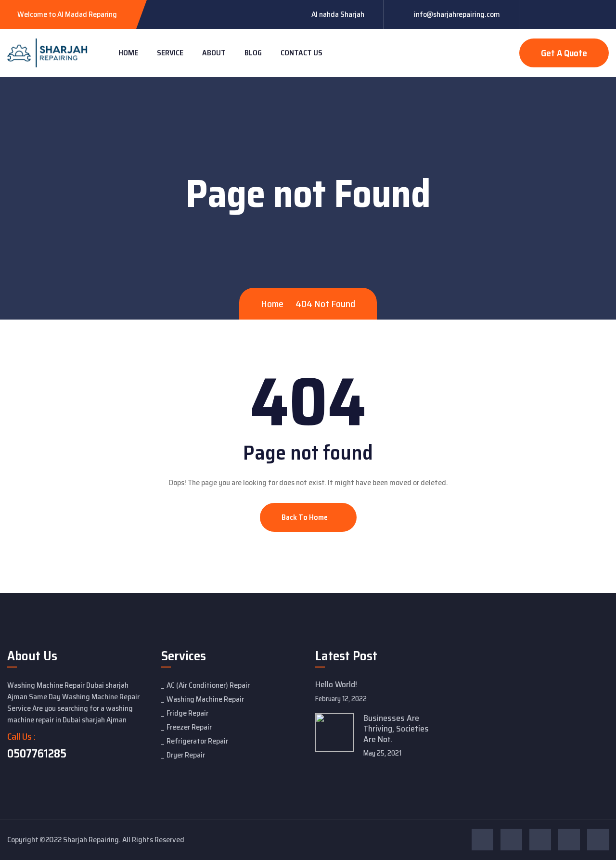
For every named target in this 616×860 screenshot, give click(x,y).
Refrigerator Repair (197, 741)
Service (170, 53)
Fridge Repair (187, 713)
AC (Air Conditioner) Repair (208, 685)
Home (128, 53)
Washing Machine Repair (205, 699)
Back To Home (305, 517)
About (214, 53)
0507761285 (36, 753)
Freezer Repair (189, 727)
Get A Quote (564, 53)
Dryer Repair (186, 755)
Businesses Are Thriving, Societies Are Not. (396, 728)
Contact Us (301, 53)
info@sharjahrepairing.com (457, 14)
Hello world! (336, 684)
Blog (253, 53)
